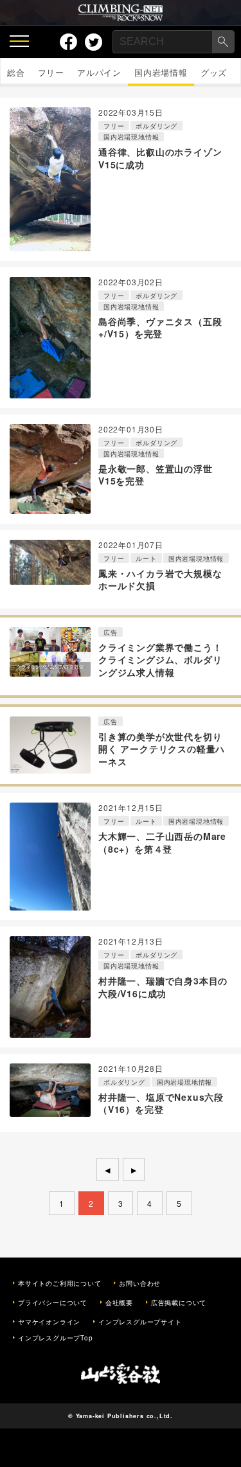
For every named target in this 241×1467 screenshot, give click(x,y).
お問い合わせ (140, 1283)
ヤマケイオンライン (49, 1322)
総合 (16, 72)
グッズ (214, 72)
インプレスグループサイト (140, 1322)
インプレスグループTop (55, 1338)
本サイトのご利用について (60, 1283)
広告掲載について (178, 1302)
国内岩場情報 (161, 72)
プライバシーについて (52, 1302)
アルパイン (99, 72)
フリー (51, 72)
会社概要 (119, 1302)
